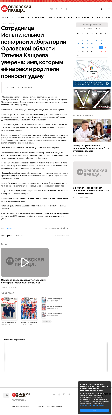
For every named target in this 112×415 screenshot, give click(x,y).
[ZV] (92, 109)
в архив (45, 322)
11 (83, 44)
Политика (23, 17)
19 (87, 48)
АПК (78, 17)
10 (78, 44)
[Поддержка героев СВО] (92, 86)
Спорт (70, 17)
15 (101, 44)
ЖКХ (97, 17)
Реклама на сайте (54, 407)
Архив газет (7, 292)
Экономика (38, 17)
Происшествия (56, 17)
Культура (87, 17)
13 (92, 44)
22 (101, 48)
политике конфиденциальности (92, 405)
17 (78, 48)
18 (83, 48)
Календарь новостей (92, 25)
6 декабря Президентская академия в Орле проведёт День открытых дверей (91, 190)
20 (92, 48)
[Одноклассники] (61, 228)
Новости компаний (83, 115)
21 (96, 48)
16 (105, 44)
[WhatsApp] (64, 228)
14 (96, 44)
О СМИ (41, 407)
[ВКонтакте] (58, 228)
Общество (8, 17)
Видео (106, 17)
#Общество (11, 228)
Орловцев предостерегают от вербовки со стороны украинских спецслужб (23, 281)
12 (87, 44)
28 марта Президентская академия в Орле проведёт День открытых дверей (91, 148)
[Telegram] (67, 228)
